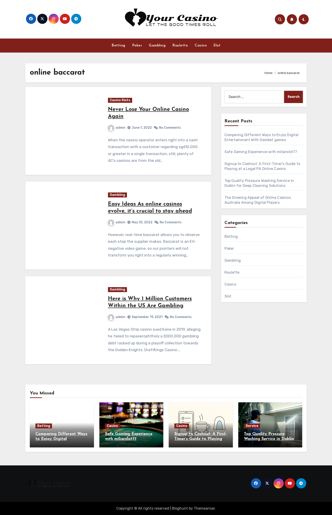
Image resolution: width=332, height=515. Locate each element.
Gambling (157, 45)
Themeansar (204, 508)
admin (120, 128)
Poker (137, 45)
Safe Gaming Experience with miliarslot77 (260, 152)
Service (252, 426)
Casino (201, 45)
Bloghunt (180, 508)
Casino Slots (120, 100)
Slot (216, 45)
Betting (118, 45)
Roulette (180, 45)
